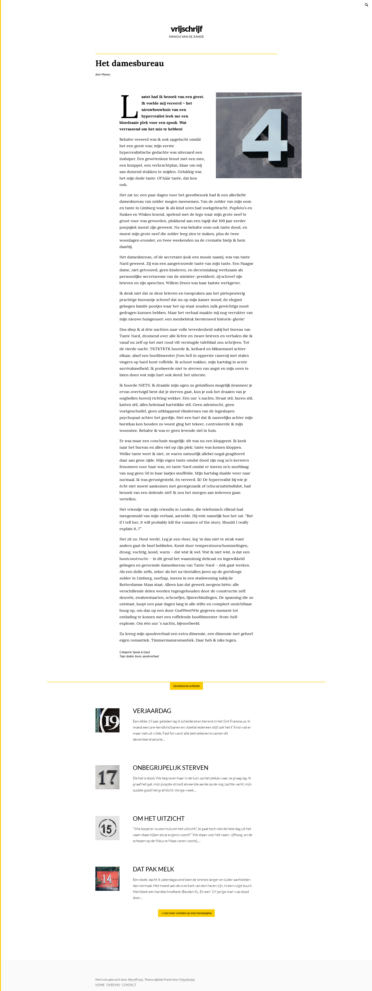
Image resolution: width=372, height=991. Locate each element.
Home (100, 984)
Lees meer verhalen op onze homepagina (187, 913)
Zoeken (367, 4)
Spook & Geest (141, 652)
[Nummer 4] (259, 135)
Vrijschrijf (186, 28)
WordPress (135, 979)
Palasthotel (187, 979)
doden (130, 656)
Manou (106, 74)
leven (138, 656)
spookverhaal (151, 656)
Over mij (113, 984)
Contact (129, 984)
